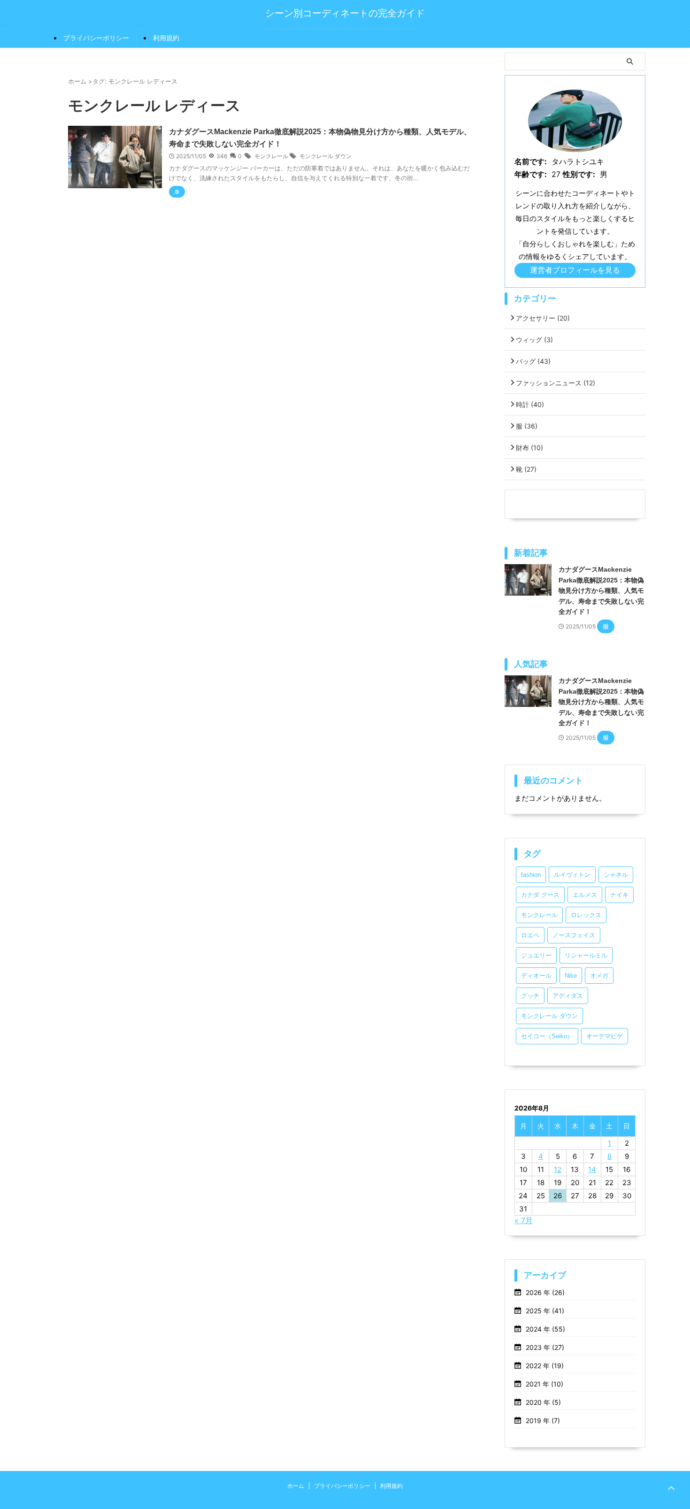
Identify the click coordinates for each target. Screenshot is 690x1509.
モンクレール (271, 156)
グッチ (530, 995)
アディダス (567, 995)
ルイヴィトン (572, 874)
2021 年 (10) (544, 1384)
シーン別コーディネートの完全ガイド (345, 13)
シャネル (616, 874)
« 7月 (523, 1220)
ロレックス (586, 915)
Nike (571, 975)
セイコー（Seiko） (547, 1036)
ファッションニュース (555, 383)
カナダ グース (540, 894)
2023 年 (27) (545, 1347)
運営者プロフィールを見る (575, 270)
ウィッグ (534, 340)
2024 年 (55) (545, 1329)
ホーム (295, 1485)
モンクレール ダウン (325, 156)
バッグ (533, 361)
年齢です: (530, 174)
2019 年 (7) (543, 1421)
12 (557, 1169)
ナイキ (619, 894)
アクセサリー (543, 318)
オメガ (599, 975)
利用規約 (166, 38)
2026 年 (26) (545, 1292)
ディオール (536, 975)
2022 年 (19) (545, 1366)
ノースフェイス (573, 935)
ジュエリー (536, 955)
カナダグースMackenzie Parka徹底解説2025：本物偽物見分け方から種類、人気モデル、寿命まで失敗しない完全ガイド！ (601, 590)
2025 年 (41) (545, 1311)
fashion (531, 874)
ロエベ (530, 935)
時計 (530, 404)
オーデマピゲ (604, 1036)
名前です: (530, 161)
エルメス (585, 894)
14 (592, 1169)
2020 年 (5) (543, 1402)
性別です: (579, 174)
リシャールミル (586, 955)
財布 (529, 448)
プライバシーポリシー (96, 38)
